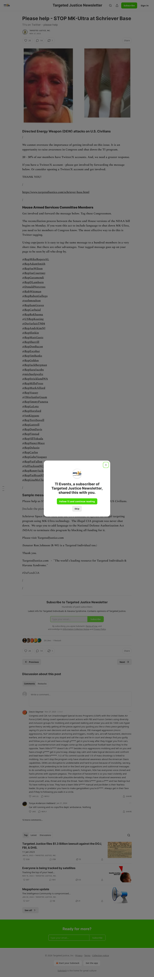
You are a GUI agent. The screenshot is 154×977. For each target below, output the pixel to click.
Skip (77, 508)
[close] (105, 464)
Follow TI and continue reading (77, 501)
